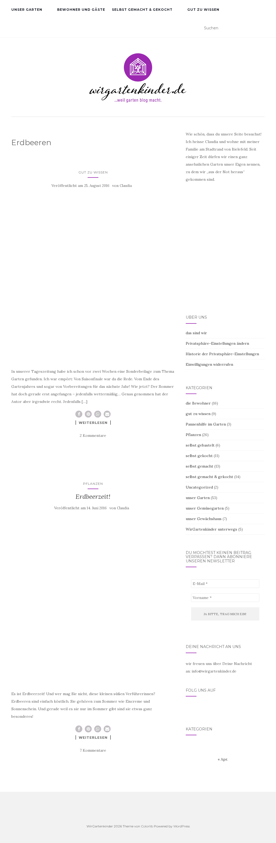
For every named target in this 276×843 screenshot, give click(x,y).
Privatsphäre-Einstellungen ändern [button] (217, 343)
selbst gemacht (199, 466)
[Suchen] (261, 28)
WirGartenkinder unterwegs (211, 529)
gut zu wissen (203, 10)
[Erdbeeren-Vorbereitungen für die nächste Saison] (93, 276)
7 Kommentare (93, 750)
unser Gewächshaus (204, 518)
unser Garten (26, 10)
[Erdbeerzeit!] (93, 599)
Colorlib (147, 826)
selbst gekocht (199, 455)
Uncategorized (199, 487)
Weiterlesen (93, 422)
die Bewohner (198, 403)
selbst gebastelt (200, 445)
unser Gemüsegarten (205, 508)
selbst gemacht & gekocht (142, 10)
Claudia (126, 185)
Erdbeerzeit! (93, 496)
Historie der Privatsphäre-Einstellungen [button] (222, 353)
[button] (78, 414)
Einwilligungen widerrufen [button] (209, 364)
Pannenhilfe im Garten (206, 424)
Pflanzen (93, 484)
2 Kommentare (93, 435)
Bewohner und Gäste (81, 10)
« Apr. (223, 759)
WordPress (181, 826)
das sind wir (196, 332)
